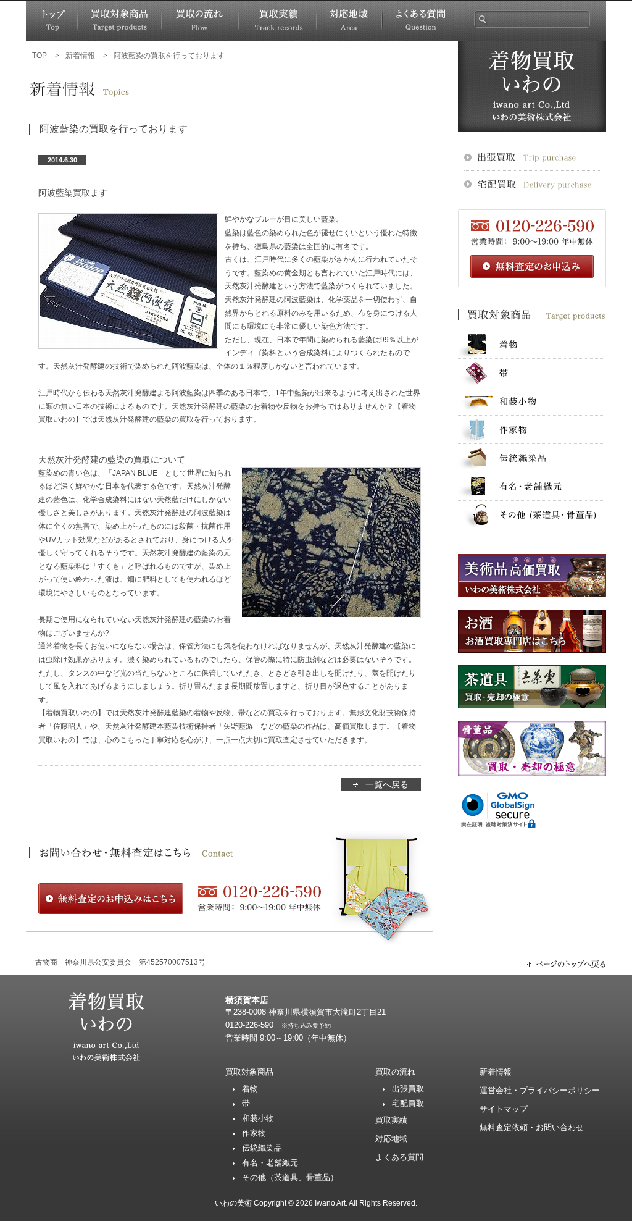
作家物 (532, 429)
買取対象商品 (120, 21)
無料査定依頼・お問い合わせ (532, 1127)
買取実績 (278, 21)
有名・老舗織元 (532, 486)
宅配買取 (408, 1103)
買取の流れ (200, 21)
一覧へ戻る (387, 784)
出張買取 (408, 1088)
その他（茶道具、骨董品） (290, 1177)
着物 (532, 344)
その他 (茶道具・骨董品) (532, 515)
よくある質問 (420, 21)
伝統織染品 (532, 458)
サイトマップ (504, 1109)
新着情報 (496, 1071)
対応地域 (349, 21)
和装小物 (532, 401)
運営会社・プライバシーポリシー (540, 1090)
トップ (52, 21)
